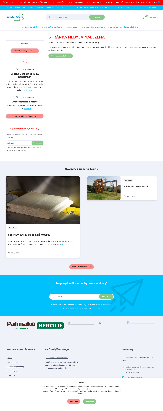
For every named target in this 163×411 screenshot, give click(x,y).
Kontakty (11, 375)
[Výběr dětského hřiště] (104, 188)
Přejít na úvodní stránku (61, 56)
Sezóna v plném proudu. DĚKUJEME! (25, 75)
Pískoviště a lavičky (93, 27)
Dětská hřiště (30, 27)
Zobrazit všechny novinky (23, 51)
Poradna (30, 69)
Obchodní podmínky (35, 7)
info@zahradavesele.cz (135, 377)
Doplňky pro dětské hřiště (123, 27)
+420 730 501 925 (106, 7)
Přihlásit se (37, 143)
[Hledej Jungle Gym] (141, 325)
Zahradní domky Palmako (57, 358)
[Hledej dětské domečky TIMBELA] (81, 325)
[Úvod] (23, 17)
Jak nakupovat (20, 7)
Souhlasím (89, 401)
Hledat (97, 17)
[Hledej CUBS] (111, 325)
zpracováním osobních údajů (28, 148)
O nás (9, 7)
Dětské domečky (52, 27)
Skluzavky (72, 27)
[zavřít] (160, 2)
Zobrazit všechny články (23, 116)
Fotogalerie (50, 7)
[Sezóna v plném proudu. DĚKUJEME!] (43, 200)
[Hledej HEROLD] (50, 325)
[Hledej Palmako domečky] (21, 325)
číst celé (28, 90)
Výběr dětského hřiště (25, 101)
